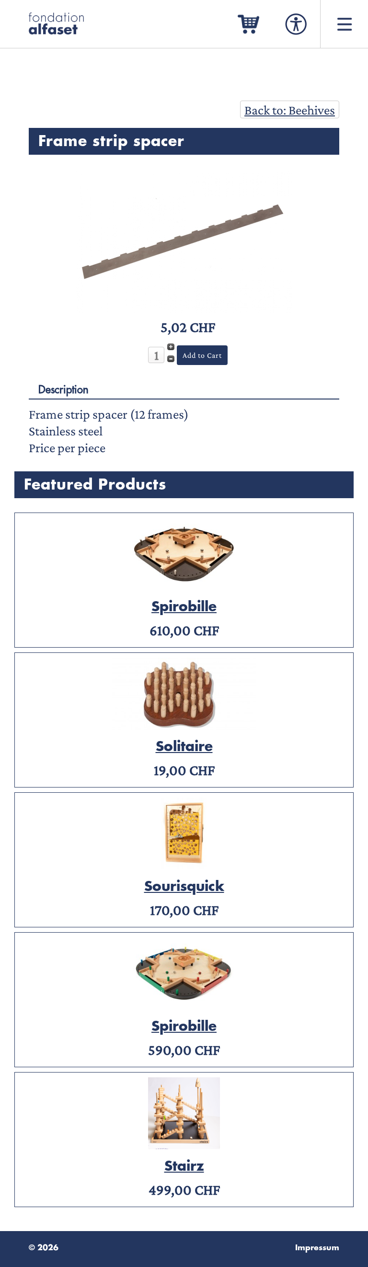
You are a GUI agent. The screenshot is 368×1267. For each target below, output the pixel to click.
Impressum (317, 1248)
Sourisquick (184, 886)
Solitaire (184, 747)
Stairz (184, 1166)
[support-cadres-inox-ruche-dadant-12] (184, 308)
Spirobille (184, 607)
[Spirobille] (184, 585)
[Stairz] (184, 1144)
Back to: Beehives (289, 110)
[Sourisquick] (184, 864)
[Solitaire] (184, 725)
